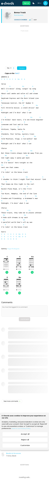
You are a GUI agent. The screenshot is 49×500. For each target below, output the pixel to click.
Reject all (25, 439)
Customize (25, 445)
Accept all (25, 434)
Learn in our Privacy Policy (21, 428)
